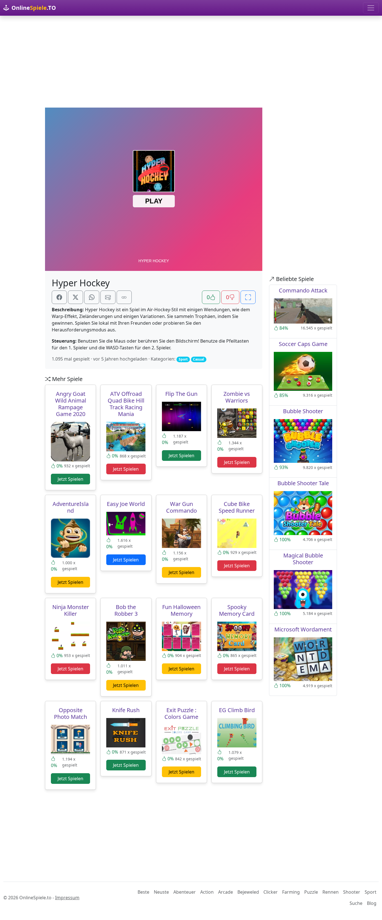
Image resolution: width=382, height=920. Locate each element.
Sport (370, 892)
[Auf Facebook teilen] (59, 297)
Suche (356, 903)
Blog (371, 903)
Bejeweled (248, 892)
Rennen (330, 892)
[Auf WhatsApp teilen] (91, 297)
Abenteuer (184, 892)
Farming (291, 892)
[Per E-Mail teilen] (107, 297)
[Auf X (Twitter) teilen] (75, 297)
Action (207, 892)
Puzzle (311, 892)
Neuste (161, 892)
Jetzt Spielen (70, 479)
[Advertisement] (191, 61)
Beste (143, 892)
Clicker (270, 892)
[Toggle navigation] (371, 7)
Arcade (225, 892)
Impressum (67, 898)
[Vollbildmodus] (248, 297)
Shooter (351, 892)
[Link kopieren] (124, 297)
